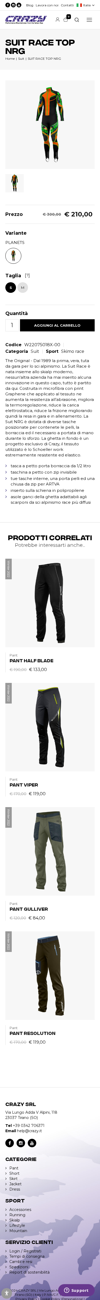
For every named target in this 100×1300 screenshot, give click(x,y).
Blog (29, 5)
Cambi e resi (20, 1261)
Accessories (20, 1209)
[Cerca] (77, 19)
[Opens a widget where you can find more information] (76, 1290)
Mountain (18, 1230)
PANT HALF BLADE (31, 660)
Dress (14, 1189)
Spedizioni (18, 1267)
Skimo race (72, 351)
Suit (21, 59)
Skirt (13, 1178)
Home (10, 59)
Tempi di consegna (27, 1256)
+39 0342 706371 (29, 1125)
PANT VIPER (24, 784)
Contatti (67, 5)
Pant (13, 1168)
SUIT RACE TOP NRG (44, 59)
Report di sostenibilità (29, 1272)
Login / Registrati (25, 1251)
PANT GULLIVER (29, 908)
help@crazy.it (29, 1130)
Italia (87, 5)
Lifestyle (17, 1225)
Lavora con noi (47, 5)
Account (57, 19)
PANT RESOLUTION (32, 1032)
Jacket (15, 1184)
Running (17, 1215)
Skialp (14, 1220)
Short (14, 1173)
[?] (27, 275)
